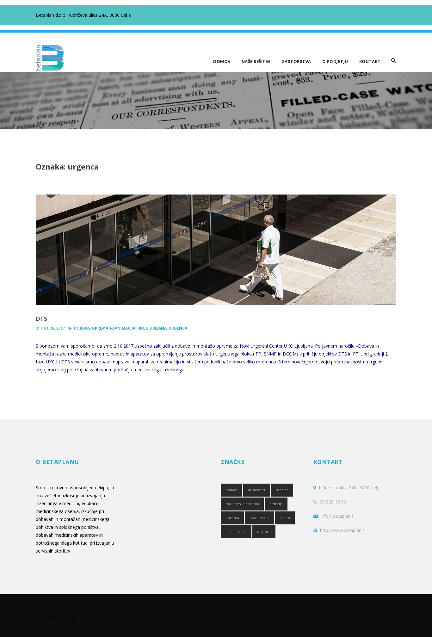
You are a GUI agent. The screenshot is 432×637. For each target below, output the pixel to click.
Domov (222, 61)
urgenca (178, 328)
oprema (100, 328)
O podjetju (335, 61)
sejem (285, 518)
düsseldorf (256, 490)
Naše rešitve (256, 61)
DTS (41, 318)
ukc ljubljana (152, 328)
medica (282, 490)
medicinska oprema (242, 504)
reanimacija (122, 328)
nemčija (276, 504)
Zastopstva (296, 61)
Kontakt (370, 61)
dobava (82, 328)
